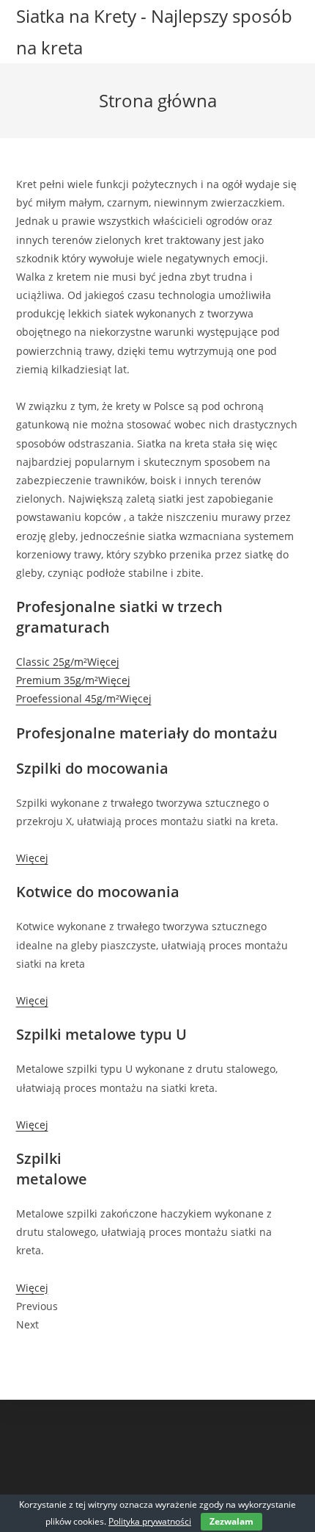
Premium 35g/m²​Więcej (73, 680)
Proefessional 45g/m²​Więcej (84, 698)
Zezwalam (231, 1521)
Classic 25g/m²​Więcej (67, 662)
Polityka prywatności (149, 1521)
